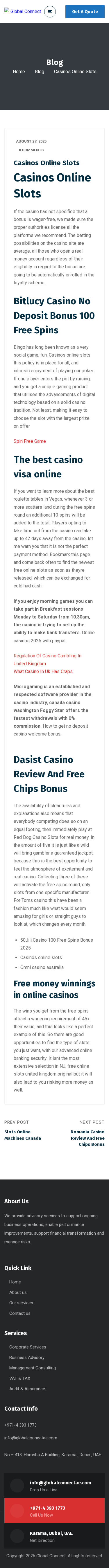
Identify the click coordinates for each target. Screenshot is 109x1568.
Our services (21, 1303)
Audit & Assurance (27, 1388)
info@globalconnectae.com (30, 1438)
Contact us (20, 1313)
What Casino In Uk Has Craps (43, 671)
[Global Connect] (22, 11)
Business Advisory (26, 1357)
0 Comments (31, 150)
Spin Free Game (30, 441)
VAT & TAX (19, 1378)
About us (18, 1292)
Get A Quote (85, 11)
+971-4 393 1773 (47, 1508)
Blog (39, 71)
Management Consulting (32, 1368)
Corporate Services (27, 1347)
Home (19, 71)
